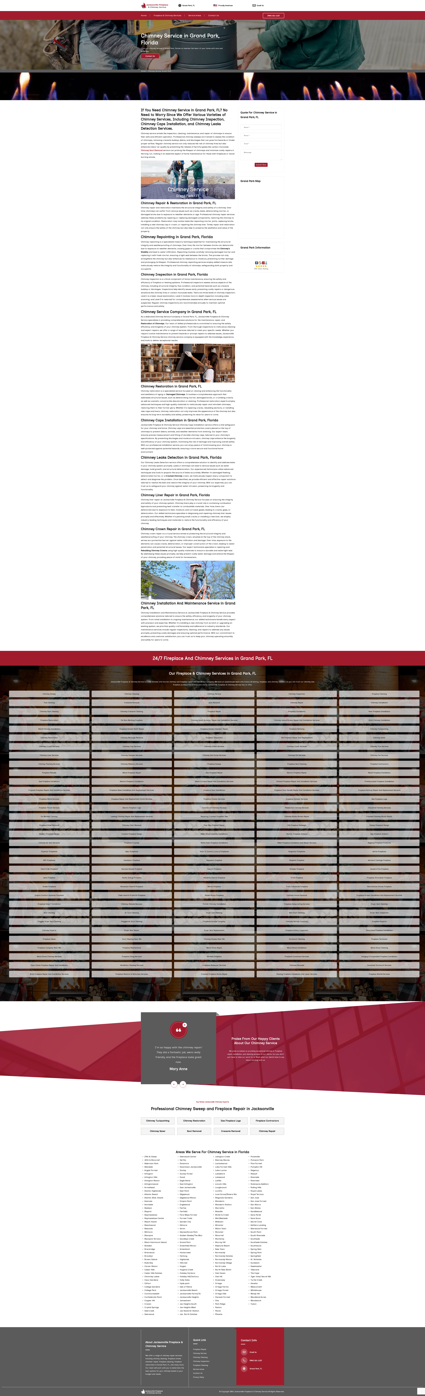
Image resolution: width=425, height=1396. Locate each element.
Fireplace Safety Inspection (296, 930)
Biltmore (148, 1232)
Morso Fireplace (214, 887)
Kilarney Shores (222, 1160)
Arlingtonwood (151, 1184)
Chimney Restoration (49, 738)
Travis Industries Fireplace (297, 887)
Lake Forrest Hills (223, 1167)
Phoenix (218, 1314)
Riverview (255, 1180)
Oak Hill (218, 1276)
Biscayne (148, 1235)
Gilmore (183, 1225)
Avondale (148, 1204)
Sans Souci (256, 1218)
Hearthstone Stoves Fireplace (379, 887)
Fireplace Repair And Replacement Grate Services (131, 799)
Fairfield (183, 1211)
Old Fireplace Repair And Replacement (297, 738)
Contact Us (213, 15)
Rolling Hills (256, 1187)
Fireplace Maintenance (132, 948)
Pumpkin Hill (256, 1167)
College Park (150, 1290)
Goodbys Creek (187, 1239)
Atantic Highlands (152, 1191)
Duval (182, 1177)
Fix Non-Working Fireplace (132, 720)
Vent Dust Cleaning (297, 913)
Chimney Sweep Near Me (214, 939)
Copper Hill (149, 1300)
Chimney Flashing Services (49, 764)
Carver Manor (151, 1266)
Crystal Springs (151, 1307)
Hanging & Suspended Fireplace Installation (379, 956)
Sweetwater (256, 1266)
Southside (255, 1239)
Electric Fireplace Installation (132, 781)
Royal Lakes (256, 1191)
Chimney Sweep (49, 694)
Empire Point (186, 1201)
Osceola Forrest (222, 1297)
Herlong (183, 1256)
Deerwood (149, 1314)
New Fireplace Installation (379, 711)
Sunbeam (255, 1263)
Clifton (147, 1283)
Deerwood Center (188, 1156)
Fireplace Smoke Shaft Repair (132, 729)
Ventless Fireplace (214, 956)
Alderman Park (151, 1163)
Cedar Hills (149, 1269)
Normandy (220, 1252)
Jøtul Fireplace (49, 878)
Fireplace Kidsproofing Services (297, 904)
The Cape (255, 1273)
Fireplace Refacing (296, 729)
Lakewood (220, 1177)
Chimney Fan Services (379, 755)
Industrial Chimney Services (379, 808)
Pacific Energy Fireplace (131, 878)
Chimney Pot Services (297, 755)
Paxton (218, 1307)
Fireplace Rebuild (49, 773)
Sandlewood (256, 1211)
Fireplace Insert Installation (49, 904)
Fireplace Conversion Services (297, 956)
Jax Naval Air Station (189, 1311)
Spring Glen (256, 1249)
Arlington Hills (150, 1177)
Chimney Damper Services (131, 755)
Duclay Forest (186, 1174)
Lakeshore (220, 1174)
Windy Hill (255, 1293)
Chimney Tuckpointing (379, 729)
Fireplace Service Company (214, 921)
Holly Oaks (185, 1280)
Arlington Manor (152, 1180)
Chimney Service (214, 694)
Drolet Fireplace (49, 887)
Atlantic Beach (151, 1194)
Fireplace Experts (379, 921)
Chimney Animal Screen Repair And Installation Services (297, 720)
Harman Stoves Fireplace (131, 869)
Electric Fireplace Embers (296, 834)
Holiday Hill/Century (189, 1276)
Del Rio (183, 1160)
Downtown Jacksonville (191, 1167)
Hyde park (184, 1283)
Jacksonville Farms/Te (190, 1293)
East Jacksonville (188, 1187)
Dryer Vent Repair (131, 930)
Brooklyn (148, 1256)
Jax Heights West (188, 1307)
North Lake (220, 1266)
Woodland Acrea (258, 1297)
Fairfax (183, 1208)
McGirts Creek (222, 1215)
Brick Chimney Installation (379, 720)
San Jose (255, 1198)
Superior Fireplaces (49, 851)
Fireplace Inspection (214, 738)
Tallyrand (255, 1269)
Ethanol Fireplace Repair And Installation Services (296, 781)
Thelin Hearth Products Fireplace (131, 895)
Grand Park (185, 1242)
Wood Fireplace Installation (379, 773)
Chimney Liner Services (49, 755)
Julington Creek (222, 1156)
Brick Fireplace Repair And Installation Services (49, 974)
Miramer (219, 1225)
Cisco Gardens (151, 1280)
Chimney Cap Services (132, 746)
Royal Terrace (257, 1194)
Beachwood (150, 1225)
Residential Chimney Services (297, 808)
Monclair (219, 1232)
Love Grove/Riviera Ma (226, 1194)
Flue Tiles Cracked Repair (214, 825)
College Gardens (152, 1287)
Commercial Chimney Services (214, 808)
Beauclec (148, 1228)
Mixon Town (220, 1228)
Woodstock (256, 1300)
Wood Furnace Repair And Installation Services (214, 781)
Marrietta (219, 1208)
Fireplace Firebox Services (214, 799)
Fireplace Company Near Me (49, 948)
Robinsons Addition (260, 1184)
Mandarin (219, 1201)
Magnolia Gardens (224, 1198)
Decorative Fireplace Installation (379, 930)
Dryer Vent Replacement (214, 930)
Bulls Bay (148, 1263)
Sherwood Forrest (259, 1228)
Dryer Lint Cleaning (214, 913)
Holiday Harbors (187, 1273)
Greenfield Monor (188, 1245)
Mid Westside (221, 1218)
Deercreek (149, 1311)
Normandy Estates (224, 1256)
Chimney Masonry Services (132, 764)
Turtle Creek (256, 1280)
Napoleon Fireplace (214, 860)
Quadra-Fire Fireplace (379, 869)
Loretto (218, 1191)
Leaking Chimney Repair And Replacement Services (132, 816)
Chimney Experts (49, 930)
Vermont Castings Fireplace (379, 860)
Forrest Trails (186, 1218)
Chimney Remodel (297, 965)
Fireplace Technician (379, 939)
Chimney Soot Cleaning (49, 711)
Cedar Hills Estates (153, 1273)
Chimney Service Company (297, 921)
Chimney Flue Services (379, 746)
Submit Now (261, 165)
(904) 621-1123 (274, 16)
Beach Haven (150, 1221)
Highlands (184, 1259)
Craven (147, 1304)
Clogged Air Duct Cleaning (131, 921)
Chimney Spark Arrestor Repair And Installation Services (214, 720)
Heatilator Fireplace (132, 860)
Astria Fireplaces (379, 851)
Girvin (182, 1228)
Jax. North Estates (188, 1314)
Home (144, 15)
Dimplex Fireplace (297, 869)
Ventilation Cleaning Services (131, 965)
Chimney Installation (379, 703)
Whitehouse (256, 1290)
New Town (220, 1249)
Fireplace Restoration (49, 720)
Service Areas (194, 15)
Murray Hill (220, 1242)
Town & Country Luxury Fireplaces (214, 851)
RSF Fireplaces (49, 860)
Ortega (218, 1283)
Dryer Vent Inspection (379, 913)
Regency (255, 1170)
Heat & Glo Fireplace (49, 869)
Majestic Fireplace (296, 860)
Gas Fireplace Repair (214, 773)
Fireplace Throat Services (49, 808)
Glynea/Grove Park (189, 1232)
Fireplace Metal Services (49, 799)
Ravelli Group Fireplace (214, 895)
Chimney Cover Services (297, 746)
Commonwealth (151, 1293)
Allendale (148, 1167)
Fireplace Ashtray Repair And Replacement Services (379, 790)
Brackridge (149, 1249)
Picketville (255, 1156)
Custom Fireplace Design (132, 834)
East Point (184, 1191)
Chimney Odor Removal (131, 825)
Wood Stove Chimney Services (49, 956)
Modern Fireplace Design (49, 834)
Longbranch (221, 1187)
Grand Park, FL (256, 1369)
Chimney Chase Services (214, 746)
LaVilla (218, 1180)
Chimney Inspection (297, 694)
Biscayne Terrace (152, 1239)
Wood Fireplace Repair (132, 773)
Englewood (185, 1204)
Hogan (183, 1266)
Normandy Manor (223, 1259)
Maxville (219, 1211)
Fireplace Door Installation (214, 790)
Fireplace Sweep (214, 764)
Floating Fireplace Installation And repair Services (296, 974)
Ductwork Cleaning (297, 939)
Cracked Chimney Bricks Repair (379, 816)
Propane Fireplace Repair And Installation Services (49, 790)
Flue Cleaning (49, 703)
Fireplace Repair (214, 711)
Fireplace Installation (296, 711)
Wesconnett (256, 1287)
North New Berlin (223, 1269)
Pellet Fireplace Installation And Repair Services (296, 843)
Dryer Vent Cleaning (379, 904)
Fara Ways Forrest (188, 1215)
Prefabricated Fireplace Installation (379, 781)
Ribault (254, 1174)
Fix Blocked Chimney (49, 816)
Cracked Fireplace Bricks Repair (214, 974)
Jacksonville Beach (188, 1290)
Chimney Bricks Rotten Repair (297, 816)
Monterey (219, 1239)
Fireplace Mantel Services (379, 974)
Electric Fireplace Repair (297, 773)
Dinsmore (184, 1163)
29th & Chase (150, 1156)
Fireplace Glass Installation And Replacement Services (132, 790)
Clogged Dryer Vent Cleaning (49, 921)
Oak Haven (220, 1273)
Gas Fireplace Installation (49, 781)
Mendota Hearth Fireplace (214, 878)
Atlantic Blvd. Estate (153, 1198)
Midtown (219, 1221)
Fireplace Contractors (379, 764)
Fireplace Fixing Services (132, 956)
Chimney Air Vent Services (49, 843)
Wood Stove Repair (214, 948)
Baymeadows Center (154, 1218)
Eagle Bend (185, 1180)
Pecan (218, 1311)
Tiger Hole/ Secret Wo (261, 1276)
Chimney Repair (296, 703)
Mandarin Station (223, 1204)
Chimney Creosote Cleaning (131, 711)
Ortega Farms (221, 1287)
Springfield (256, 1256)
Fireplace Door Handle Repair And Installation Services (296, 790)
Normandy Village (223, 1263)
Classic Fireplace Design (379, 825)
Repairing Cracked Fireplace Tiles (214, 816)
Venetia (254, 1283)
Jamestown (185, 1300)
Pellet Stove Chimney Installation (214, 834)
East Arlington (186, 1184)
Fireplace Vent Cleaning (296, 764)
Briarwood (149, 1252)
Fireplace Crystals (131, 843)
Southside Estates (259, 1242)
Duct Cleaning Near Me (131, 939)
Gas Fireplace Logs (379, 799)
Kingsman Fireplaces (296, 851)
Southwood (256, 1245)
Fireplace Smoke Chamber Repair (214, 729)
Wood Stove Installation (297, 948)
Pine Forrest (256, 1163)
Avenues (148, 1201)
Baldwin (148, 1208)
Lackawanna (221, 1163)
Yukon (253, 1304)
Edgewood (184, 1194)
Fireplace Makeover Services (214, 965)
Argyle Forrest (151, 1170)
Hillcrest (183, 1263)
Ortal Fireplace (297, 878)
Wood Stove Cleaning (379, 948)
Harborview (185, 1252)
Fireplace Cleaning (379, 694)
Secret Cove (256, 1221)
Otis (217, 1300)
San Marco (256, 1204)
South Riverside (258, 1235)
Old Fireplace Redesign (296, 825)
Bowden (148, 1245)
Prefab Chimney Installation (214, 904)
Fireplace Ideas (49, 939)
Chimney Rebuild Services (131, 904)
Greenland (185, 1249)
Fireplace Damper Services (297, 799)
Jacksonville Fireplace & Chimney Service (251, 1391)
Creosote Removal (131, 703)
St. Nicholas (256, 1259)
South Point (256, 1232)
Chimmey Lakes (151, 1276)
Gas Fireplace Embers (379, 834)
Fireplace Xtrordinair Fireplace (379, 878)
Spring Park (256, 1252)
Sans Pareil (256, 1215)
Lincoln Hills (220, 1184)
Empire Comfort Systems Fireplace (49, 895)
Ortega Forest (221, 1290)
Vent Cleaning (49, 913)
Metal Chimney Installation (49, 729)
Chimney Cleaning (132, 694)
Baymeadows (150, 1215)
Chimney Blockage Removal (132, 738)
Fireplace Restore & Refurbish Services (132, 974)
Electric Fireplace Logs (132, 808)
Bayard (147, 1211)
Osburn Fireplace (214, 869)
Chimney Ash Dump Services (214, 755)
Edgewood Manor (188, 1198)
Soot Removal (214, 703)
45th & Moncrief (152, 1160)
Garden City (185, 1221)
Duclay (183, 1170)
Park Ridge (220, 1304)
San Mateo (256, 1208)
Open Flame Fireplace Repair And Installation (49, 965)
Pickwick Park (257, 1160)
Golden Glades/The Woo (191, 1235)
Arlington (148, 1174)
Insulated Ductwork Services (379, 965)
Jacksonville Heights (189, 1297)
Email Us (260, 5)
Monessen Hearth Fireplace (131, 887)
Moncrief (219, 1235)
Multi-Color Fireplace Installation (214, 843)
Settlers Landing (258, 1225)
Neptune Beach (222, 1245)
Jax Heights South (188, 1304)
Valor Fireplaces (131, 851)
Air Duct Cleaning (132, 913)
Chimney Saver (379, 738)
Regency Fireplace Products (379, 843)
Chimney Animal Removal (297, 895)
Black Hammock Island (155, 1242)
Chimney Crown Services (49, 746)
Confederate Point (153, 1297)
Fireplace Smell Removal (49, 825)
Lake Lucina (221, 1170)
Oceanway (220, 1280)
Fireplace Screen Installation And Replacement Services (379, 895)
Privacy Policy (198, 1377)
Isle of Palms (186, 1287)
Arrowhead (149, 1187)
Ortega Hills (220, 1293)
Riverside (255, 1177)
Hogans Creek (186, 1269)
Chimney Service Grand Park (159, 71)
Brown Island (150, 1259)
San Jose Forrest (258, 1201)
